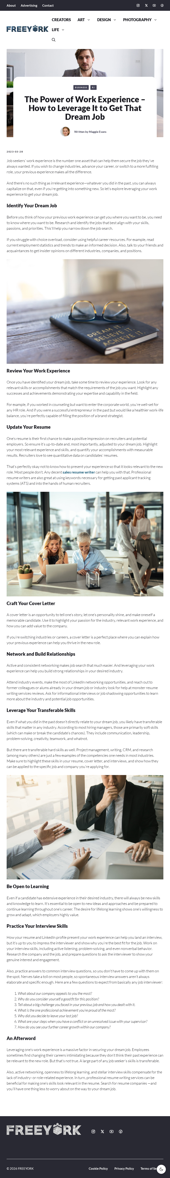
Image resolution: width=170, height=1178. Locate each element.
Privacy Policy (124, 1168)
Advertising (29, 5)
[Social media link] (138, 5)
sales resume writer (79, 472)
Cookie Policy (98, 1168)
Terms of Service (152, 1168)
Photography (137, 20)
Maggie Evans (97, 131)
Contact (48, 5)
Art (81, 20)
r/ (93, 87)
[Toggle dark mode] (161, 1169)
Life (55, 30)
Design (104, 20)
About (11, 5)
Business (81, 87)
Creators (61, 20)
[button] (54, 40)
